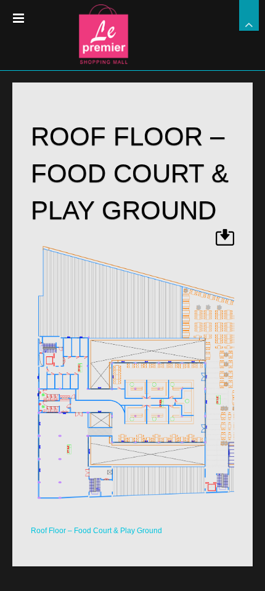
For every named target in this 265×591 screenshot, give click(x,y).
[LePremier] (132, 31)
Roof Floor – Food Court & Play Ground (96, 530)
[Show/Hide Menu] (18, 18)
